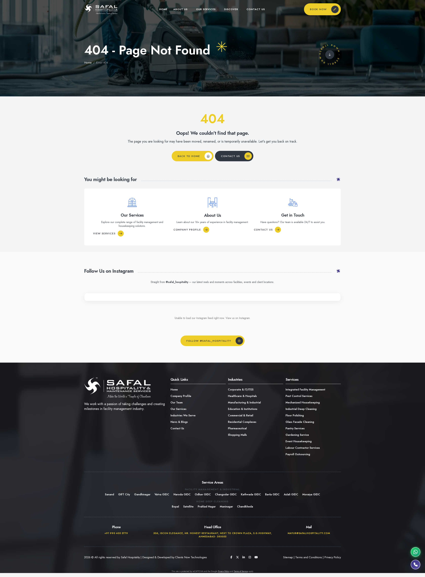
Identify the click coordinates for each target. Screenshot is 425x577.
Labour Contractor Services (303, 448)
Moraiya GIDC (311, 494)
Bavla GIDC (272, 494)
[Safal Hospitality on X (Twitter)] (237, 557)
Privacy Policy (332, 557)
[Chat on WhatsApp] (415, 552)
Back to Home (189, 156)
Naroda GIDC (182, 494)
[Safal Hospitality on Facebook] (231, 557)
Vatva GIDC (162, 494)
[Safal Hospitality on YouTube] (256, 557)
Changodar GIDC (226, 494)
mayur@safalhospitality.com (309, 533)
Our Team (176, 402)
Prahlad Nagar (207, 506)
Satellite (188, 506)
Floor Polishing (295, 415)
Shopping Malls (237, 435)
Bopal (175, 506)
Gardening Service (297, 435)
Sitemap (288, 557)
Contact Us (256, 9)
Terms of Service (241, 571)
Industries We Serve (183, 415)
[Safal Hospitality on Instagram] (250, 557)
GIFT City (124, 494)
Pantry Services (295, 428)
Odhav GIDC (203, 494)
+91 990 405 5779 (116, 533)
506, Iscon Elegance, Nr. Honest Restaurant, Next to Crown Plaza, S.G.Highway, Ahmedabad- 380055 (212, 535)
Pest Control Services (299, 396)
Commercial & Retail (240, 415)
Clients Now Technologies (191, 557)
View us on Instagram (238, 318)
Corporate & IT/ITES (241, 389)
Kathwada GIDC (251, 494)
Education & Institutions (242, 409)
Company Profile (187, 229)
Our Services (206, 9)
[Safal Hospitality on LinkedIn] (243, 557)
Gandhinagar (142, 494)
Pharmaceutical (237, 428)
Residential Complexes (242, 422)
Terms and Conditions (308, 557)
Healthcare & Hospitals (242, 396)
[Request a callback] (415, 564)
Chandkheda (245, 506)
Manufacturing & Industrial (244, 402)
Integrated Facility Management (305, 389)
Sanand (109, 494)
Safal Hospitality (130, 557)
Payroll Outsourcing (298, 454)
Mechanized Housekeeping (303, 402)
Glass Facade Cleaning (300, 422)
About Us (180, 9)
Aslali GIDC (291, 494)
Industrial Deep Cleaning (301, 409)
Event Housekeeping (299, 441)
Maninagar (226, 506)
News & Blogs (179, 422)
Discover (231, 9)
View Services (104, 233)
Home (163, 9)
